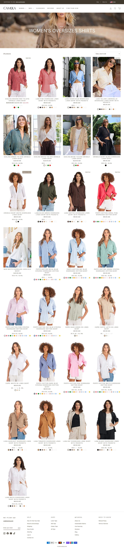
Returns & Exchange (33, 523)
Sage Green (75, 335)
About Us (104, 2)
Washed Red (14, 107)
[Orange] (102, 222)
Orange (101, 221)
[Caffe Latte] (77, 336)
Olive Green (50, 107)
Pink (38, 107)
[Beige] (16, 107)
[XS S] (48, 107)
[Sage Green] (75, 336)
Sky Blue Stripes (115, 221)
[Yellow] (119, 222)
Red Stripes (109, 221)
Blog (76, 532)
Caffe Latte (77, 335)
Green (18, 107)
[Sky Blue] (113, 222)
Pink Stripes (107, 221)
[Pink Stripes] (108, 222)
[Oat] (46, 107)
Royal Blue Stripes (111, 221)
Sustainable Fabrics (80, 523)
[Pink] (38, 107)
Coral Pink (94, 221)
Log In (29, 534)
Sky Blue (113, 221)
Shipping (29, 526)
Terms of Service (103, 523)
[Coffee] (42, 107)
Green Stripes (100, 221)
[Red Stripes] (110, 222)
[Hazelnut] (44, 107)
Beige (16, 107)
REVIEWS (50, 8)
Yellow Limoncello (56, 107)
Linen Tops (54, 520)
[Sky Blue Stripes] (115, 222)
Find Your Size (72, 8)
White (20, 107)
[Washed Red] (14, 107)
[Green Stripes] (100, 222)
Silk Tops (53, 523)
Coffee (42, 107)
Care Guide (30, 529)
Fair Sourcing (78, 526)
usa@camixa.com (8, 520)
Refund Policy (102, 520)
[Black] (40, 107)
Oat (46, 107)
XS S (48, 107)
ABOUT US (60, 8)
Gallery (77, 534)
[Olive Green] (50, 107)
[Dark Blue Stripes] (96, 222)
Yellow (119, 221)
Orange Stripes (103, 221)
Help (98, 2)
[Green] (18, 107)
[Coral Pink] (94, 222)
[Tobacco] (52, 107)
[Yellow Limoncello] (56, 107)
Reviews (77, 529)
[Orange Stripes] (104, 222)
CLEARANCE (40, 8)
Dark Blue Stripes (96, 221)
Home (61, 26)
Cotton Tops (54, 526)
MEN (30, 8)
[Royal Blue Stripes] (112, 222)
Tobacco (52, 107)
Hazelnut (44, 107)
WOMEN (22, 8)
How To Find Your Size (33, 520)
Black (40, 107)
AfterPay (29, 532)
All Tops (53, 529)
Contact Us (30, 537)
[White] (20, 107)
